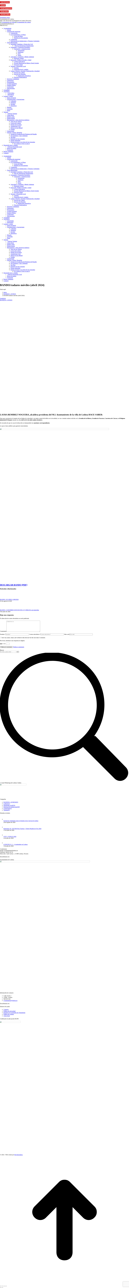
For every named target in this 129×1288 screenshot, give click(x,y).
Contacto (6, 1009)
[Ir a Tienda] (64, 1284)
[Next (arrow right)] (2, 1287)
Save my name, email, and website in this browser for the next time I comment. (23, 637)
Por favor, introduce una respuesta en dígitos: (12, 640)
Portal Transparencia (6, 8)
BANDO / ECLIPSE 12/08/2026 (9, 599)
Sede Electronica (5, 2)
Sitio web (66, 634)
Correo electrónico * (35, 634)
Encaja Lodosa (4, 11)
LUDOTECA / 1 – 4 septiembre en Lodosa (16, 844)
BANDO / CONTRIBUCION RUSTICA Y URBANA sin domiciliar (19, 610)
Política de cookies (9, 1014)
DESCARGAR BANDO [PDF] (13, 585)
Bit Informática (18, 1154)
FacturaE (3, 5)
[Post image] (5, 598)
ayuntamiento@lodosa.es (10, 1000)
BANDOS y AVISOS (6, 300)
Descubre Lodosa (5, 14)
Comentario (3, 631)
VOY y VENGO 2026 (10, 836)
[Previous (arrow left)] (0, 1287)
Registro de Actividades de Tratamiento (14, 1012)
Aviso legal (7, 1016)
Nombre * (3, 634)
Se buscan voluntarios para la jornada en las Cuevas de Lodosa (21, 821)
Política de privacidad (9, 1011)
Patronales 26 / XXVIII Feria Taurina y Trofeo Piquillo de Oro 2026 (22, 828)
